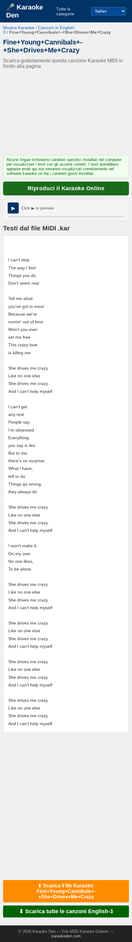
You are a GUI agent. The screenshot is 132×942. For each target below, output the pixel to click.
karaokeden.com (66, 936)
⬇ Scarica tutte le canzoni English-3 (66, 911)
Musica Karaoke (18, 27)
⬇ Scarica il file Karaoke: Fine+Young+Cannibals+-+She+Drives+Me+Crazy (66, 891)
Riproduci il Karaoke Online (66, 188)
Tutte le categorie (65, 11)
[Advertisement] (66, 112)
